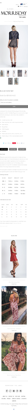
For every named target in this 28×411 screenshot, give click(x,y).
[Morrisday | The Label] (14, 14)
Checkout (26, 6)
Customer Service (17, 223)
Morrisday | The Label (9, 403)
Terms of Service (16, 398)
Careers (14, 401)
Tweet (5, 143)
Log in (17, 4)
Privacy (9, 398)
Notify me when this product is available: (9, 100)
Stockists (24, 398)
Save (15, 143)
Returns (22, 149)
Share (10, 143)
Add (19, 143)
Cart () (21, 6)
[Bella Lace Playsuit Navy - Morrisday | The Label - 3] (14, 46)
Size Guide (4, 149)
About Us (5, 396)
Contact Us (11, 396)
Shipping (13, 149)
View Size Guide (4, 226)
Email (23, 143)
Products (10, 21)
